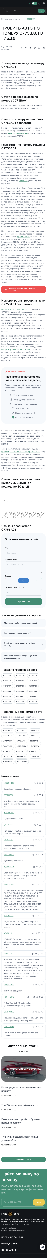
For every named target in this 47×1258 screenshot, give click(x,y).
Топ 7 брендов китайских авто (19, 1105)
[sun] (30, 3)
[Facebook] (21, 48)
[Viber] (44, 48)
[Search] (41, 11)
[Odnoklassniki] (30, 48)
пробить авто (23, 236)
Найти (39, 1202)
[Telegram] (35, 48)
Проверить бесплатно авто (13, 309)
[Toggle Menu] (44, 3)
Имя (6, 548)
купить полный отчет (18, 133)
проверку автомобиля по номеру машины (20, 451)
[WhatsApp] (39, 48)
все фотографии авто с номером (16, 349)
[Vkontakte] (25, 48)
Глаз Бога (23, 181)
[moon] (39, 3)
